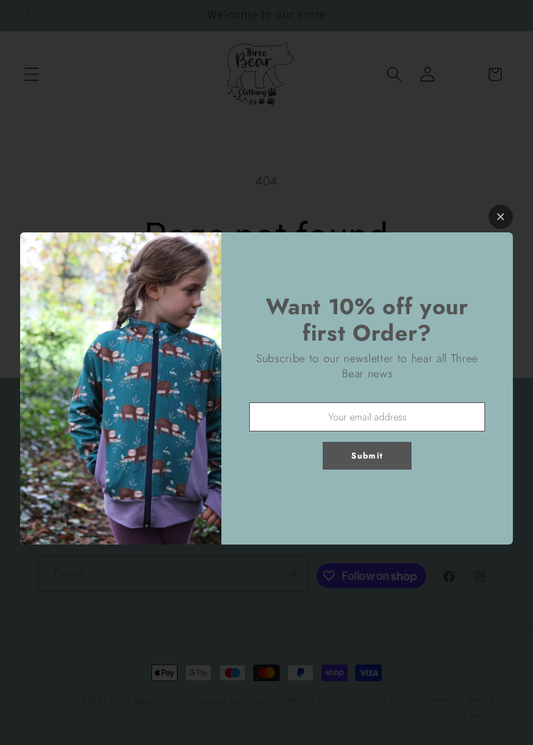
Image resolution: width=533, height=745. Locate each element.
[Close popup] (501, 217)
